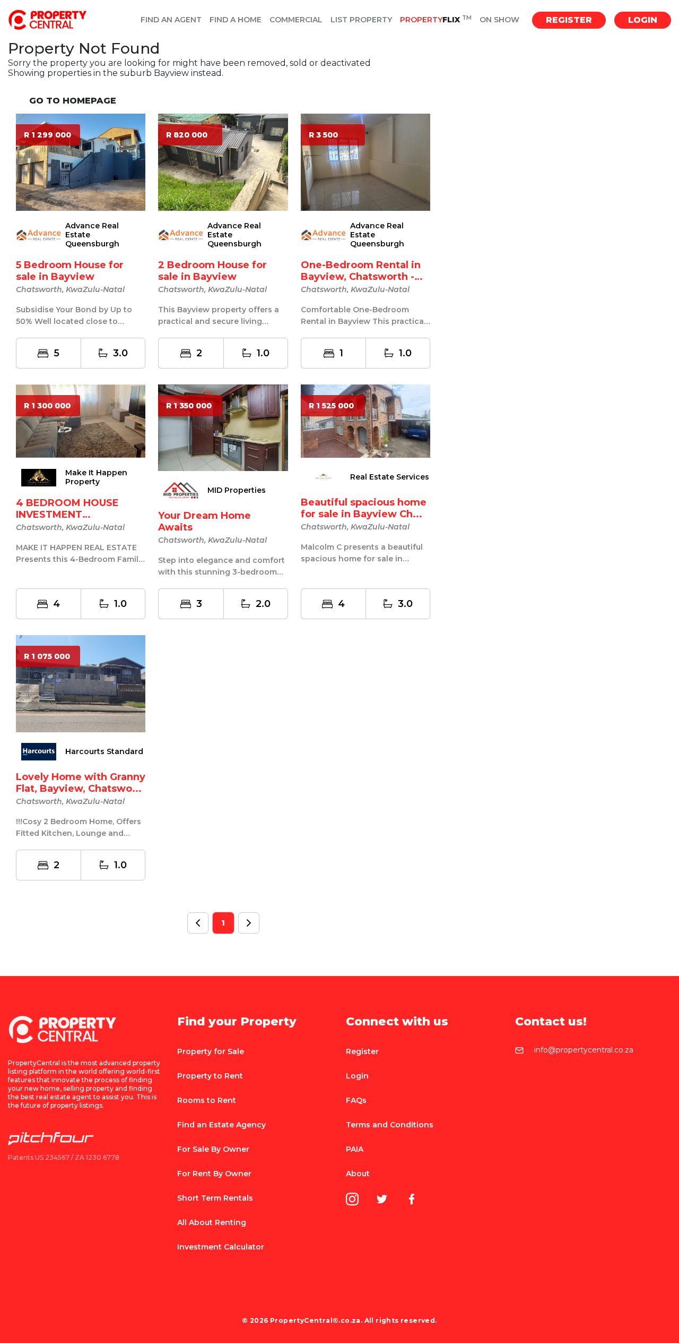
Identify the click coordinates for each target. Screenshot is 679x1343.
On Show (499, 19)
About (358, 1173)
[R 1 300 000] (80, 421)
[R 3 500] (365, 162)
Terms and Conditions (389, 1125)
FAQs (356, 1100)
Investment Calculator (220, 1247)
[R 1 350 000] (223, 427)
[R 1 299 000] (80, 162)
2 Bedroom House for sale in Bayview (212, 271)
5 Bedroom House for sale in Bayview (70, 271)
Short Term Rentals (215, 1198)
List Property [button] (361, 19)
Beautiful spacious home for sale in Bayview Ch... (363, 508)
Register (569, 20)
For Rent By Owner (214, 1173)
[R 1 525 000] (365, 420)
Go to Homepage (72, 101)
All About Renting (211, 1222)
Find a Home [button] (236, 19)
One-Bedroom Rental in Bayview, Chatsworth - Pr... (361, 276)
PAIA (354, 1149)
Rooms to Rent (206, 1100)
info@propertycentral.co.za (583, 1050)
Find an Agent (171, 19)
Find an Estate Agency (221, 1125)
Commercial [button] (296, 19)
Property (436, 19)
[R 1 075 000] (80, 683)
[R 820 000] (223, 162)
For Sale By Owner (213, 1149)
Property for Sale (210, 1051)
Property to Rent (210, 1076)
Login (642, 20)
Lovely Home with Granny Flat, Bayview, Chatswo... (80, 782)
